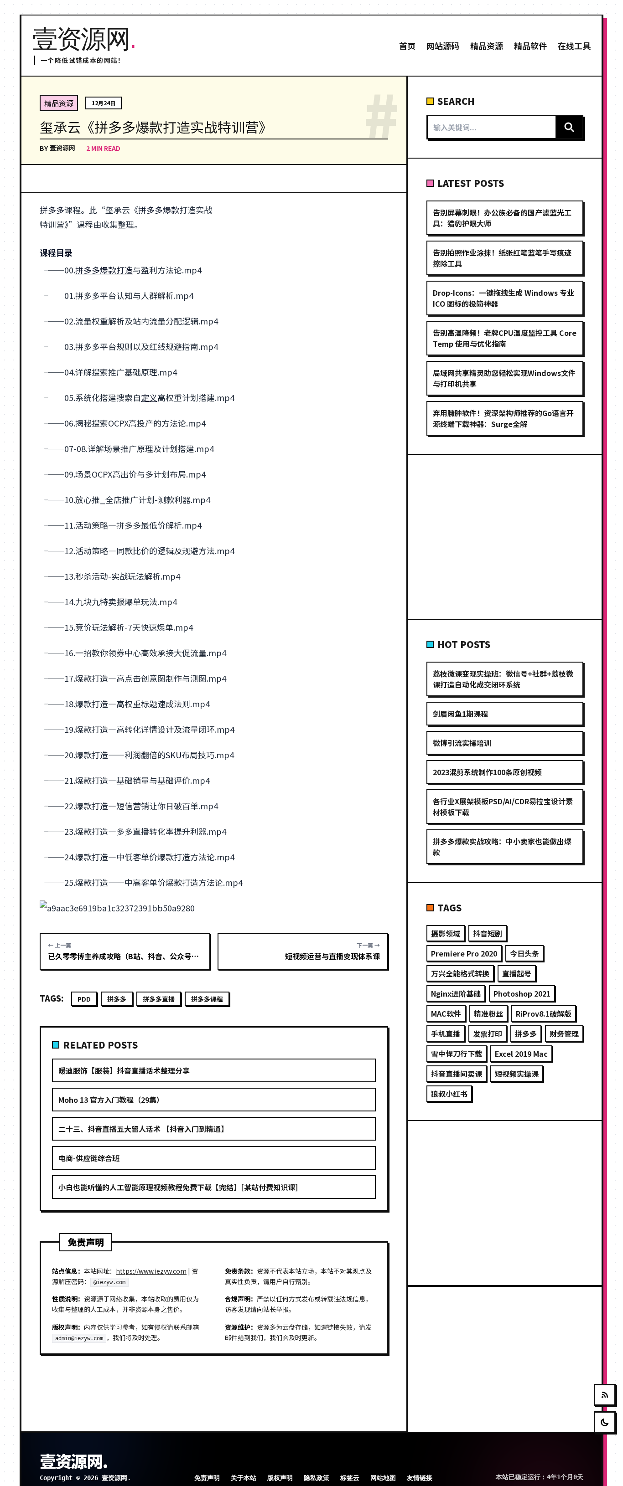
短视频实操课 (517, 1073)
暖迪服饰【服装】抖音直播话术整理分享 (124, 1070)
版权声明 (280, 1477)
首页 (407, 45)
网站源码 (442, 45)
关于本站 (243, 1477)
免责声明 (207, 1477)
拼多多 (52, 210)
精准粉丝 (488, 1013)
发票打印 (487, 1033)
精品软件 (530, 45)
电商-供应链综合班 (88, 1157)
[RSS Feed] (605, 1395)
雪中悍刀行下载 (456, 1053)
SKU (174, 755)
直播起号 (516, 973)
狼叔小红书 (449, 1093)
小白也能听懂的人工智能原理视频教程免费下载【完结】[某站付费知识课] (178, 1187)
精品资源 (486, 45)
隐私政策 (316, 1477)
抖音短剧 (487, 933)
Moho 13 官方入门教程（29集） (111, 1099)
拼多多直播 (159, 998)
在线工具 (574, 45)
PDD (84, 998)
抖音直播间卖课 (456, 1073)
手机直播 (445, 1033)
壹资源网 (62, 147)
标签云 (349, 1477)
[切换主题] (605, 1422)
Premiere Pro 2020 (464, 953)
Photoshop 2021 (521, 993)
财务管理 (564, 1033)
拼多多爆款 (158, 210)
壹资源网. (73, 1460)
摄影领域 (445, 933)
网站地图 (383, 1477)
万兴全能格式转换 (460, 973)
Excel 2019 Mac (521, 1053)
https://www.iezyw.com (151, 1270)
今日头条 (524, 953)
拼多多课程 (207, 998)
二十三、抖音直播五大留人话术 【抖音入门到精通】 (143, 1128)
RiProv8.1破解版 (543, 1013)
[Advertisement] (308, 270)
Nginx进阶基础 (456, 993)
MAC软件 (446, 1013)
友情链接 (419, 1477)
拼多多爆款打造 (104, 270)
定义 (149, 397)
